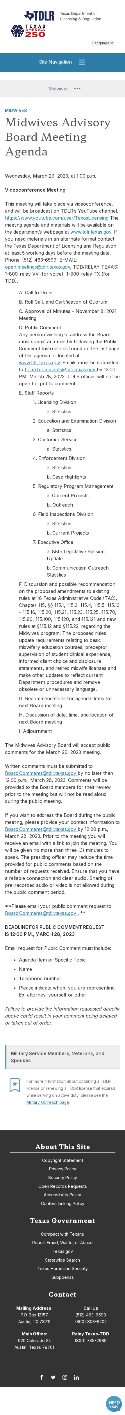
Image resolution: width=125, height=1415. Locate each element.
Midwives (16, 110)
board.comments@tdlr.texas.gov (61, 369)
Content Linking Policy (62, 1203)
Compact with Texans (62, 1234)
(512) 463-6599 (90, 1314)
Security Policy (62, 1177)
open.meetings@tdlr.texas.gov (37, 267)
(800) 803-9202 (91, 1321)
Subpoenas (62, 1277)
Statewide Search (62, 1260)
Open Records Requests (62, 1186)
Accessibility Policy (62, 1194)
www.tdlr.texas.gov (90, 232)
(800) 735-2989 (91, 1340)
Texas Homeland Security (62, 1268)
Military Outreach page (47, 1102)
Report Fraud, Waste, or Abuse (62, 1242)
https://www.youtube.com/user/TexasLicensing (56, 218)
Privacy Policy (62, 1168)
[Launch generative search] (114, 1404)
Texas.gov (62, 1251)
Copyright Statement (62, 1160)
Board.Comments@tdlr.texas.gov (41, 773)
